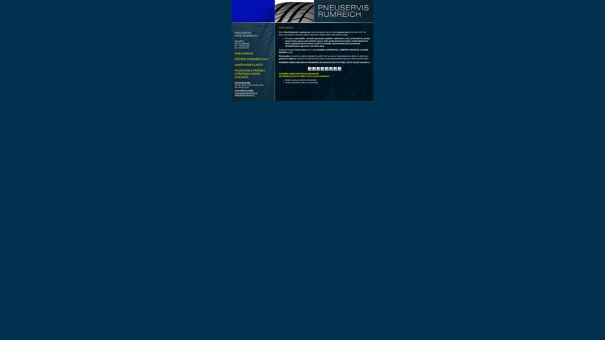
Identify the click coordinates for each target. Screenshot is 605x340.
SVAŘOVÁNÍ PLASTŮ (249, 64)
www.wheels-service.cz (245, 95)
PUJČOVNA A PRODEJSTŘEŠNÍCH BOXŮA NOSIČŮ (250, 74)
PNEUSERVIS (244, 53)
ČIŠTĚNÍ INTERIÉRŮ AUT (251, 59)
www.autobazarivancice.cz (246, 93)
